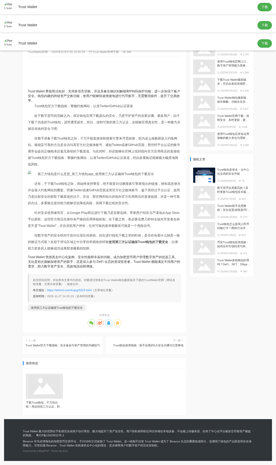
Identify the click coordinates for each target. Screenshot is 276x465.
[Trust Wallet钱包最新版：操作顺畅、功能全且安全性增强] (204, 103)
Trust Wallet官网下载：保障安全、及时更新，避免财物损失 (233, 118)
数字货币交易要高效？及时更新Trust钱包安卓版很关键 (233, 190)
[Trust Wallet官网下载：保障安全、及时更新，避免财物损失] (204, 121)
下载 (264, 7)
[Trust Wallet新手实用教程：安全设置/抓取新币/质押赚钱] (204, 211)
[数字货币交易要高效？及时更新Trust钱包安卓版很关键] (204, 193)
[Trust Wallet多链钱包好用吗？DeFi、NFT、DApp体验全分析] (204, 265)
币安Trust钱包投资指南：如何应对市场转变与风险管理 (233, 244)
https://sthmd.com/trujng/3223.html (69, 290)
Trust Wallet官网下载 (105, 52)
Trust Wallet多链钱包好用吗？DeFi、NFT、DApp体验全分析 (233, 262)
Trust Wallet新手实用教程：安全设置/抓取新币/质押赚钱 (233, 208)
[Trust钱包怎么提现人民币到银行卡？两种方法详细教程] (204, 229)
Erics (65, 451)
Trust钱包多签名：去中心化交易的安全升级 (233, 171)
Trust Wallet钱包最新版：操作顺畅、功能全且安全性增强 (233, 100)
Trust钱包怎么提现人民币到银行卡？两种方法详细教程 (233, 226)
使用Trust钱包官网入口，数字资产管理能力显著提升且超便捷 (233, 64)
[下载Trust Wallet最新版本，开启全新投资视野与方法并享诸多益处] (204, 85)
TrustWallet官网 (38, 52)
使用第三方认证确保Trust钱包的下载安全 (57, 307)
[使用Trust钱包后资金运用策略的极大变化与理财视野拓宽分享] (204, 139)
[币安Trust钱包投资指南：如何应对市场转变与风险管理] (204, 247)
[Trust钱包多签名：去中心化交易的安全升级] (204, 175)
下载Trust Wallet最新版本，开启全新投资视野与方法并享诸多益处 (232, 82)
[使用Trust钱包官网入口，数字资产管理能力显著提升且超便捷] (204, 67)
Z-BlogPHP (43, 451)
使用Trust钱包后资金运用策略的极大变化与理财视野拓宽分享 (233, 136)
